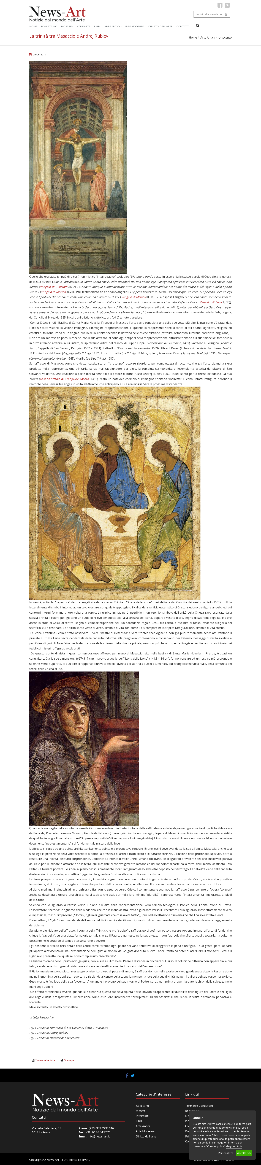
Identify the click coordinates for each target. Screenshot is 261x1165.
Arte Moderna (134, 26)
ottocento (225, 37)
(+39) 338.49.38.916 (101, 1128)
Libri (97, 26)
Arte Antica (112, 26)
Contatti (182, 26)
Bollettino (49, 26)
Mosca (84, 379)
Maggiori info (234, 1146)
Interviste (83, 26)
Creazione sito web (206, 1160)
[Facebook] (220, 5)
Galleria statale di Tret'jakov (59, 379)
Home (33, 26)
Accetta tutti (244, 1153)
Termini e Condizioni (199, 1106)
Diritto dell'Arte (160, 26)
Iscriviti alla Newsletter (209, 14)
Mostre (66, 26)
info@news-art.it (99, 1136)
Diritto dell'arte (146, 1136)
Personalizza (225, 1153)
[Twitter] (227, 5)
